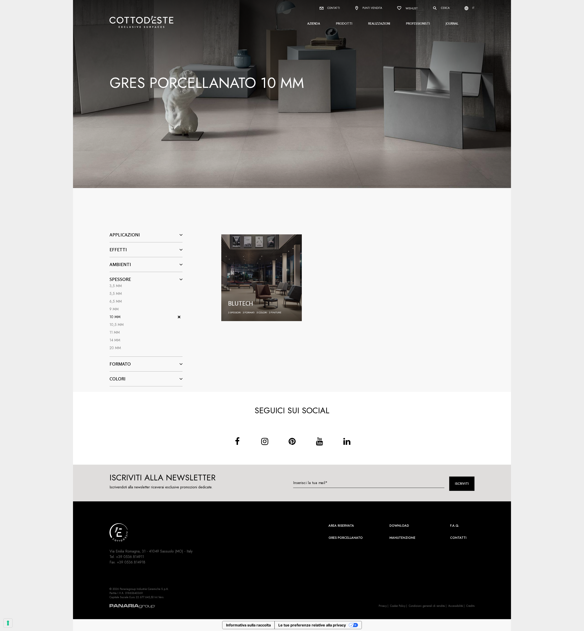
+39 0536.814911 (130, 556)
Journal (452, 23)
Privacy (383, 606)
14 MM (115, 340)
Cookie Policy (397, 606)
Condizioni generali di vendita (427, 606)
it (472, 8)
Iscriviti (462, 483)
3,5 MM (116, 285)
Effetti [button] (118, 249)
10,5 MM (117, 324)
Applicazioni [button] (125, 235)
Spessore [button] (120, 279)
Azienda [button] (313, 23)
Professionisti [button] (418, 23)
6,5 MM (116, 301)
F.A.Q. (454, 525)
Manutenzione (402, 537)
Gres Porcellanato (345, 537)
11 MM (115, 332)
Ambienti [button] (120, 264)
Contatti (333, 8)
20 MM (115, 348)
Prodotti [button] (344, 23)
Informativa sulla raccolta (248, 625)
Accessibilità (455, 606)
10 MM (115, 316)
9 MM (114, 309)
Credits (470, 606)
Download (399, 525)
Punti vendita (372, 8)
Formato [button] (120, 364)
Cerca (445, 8)
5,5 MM (116, 293)
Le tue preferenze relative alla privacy (312, 625)
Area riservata (341, 525)
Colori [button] (117, 379)
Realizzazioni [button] (379, 23)
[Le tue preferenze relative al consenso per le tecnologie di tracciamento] (8, 623)
